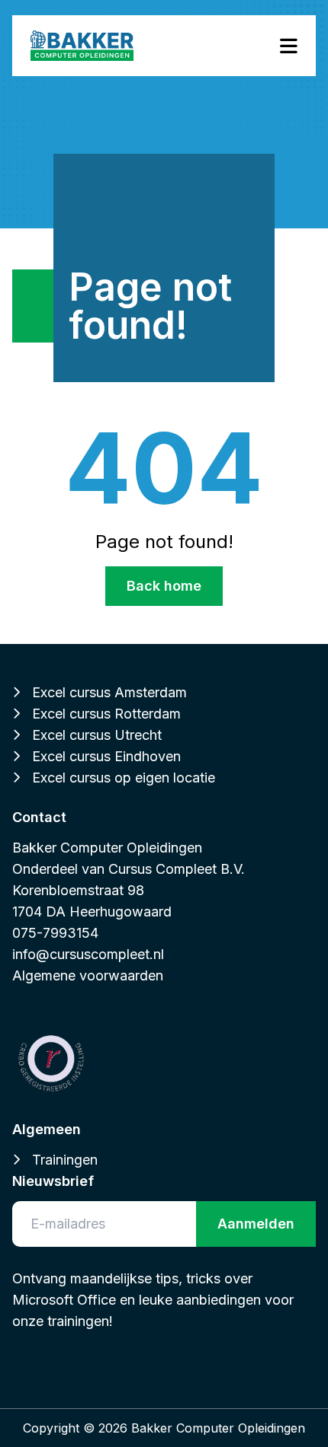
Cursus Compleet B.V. (176, 869)
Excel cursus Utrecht (97, 735)
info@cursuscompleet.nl (88, 954)
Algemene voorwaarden (87, 975)
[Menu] (288, 46)
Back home (164, 586)
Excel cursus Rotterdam (106, 714)
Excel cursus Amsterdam (109, 692)
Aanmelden (255, 1224)
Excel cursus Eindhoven (106, 756)
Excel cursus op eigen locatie (123, 778)
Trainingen (65, 1160)
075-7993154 (55, 933)
